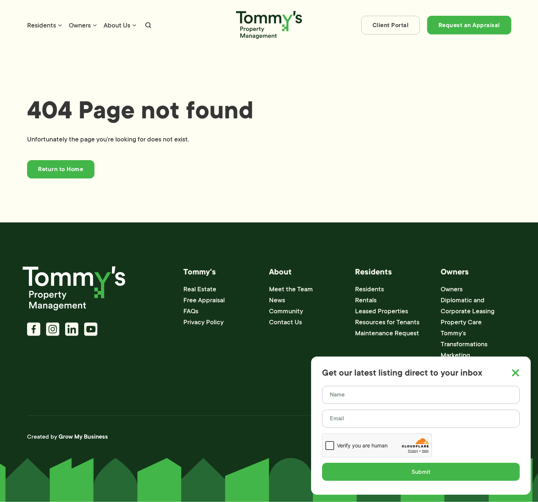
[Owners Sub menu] (95, 25)
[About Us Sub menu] (134, 25)
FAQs (190, 311)
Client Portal (391, 25)
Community (286, 311)
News (277, 300)
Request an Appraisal (469, 25)
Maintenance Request (387, 333)
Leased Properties (381, 311)
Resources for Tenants (387, 322)
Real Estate (199, 289)
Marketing (455, 355)
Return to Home (60, 169)
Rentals (366, 300)
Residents (41, 25)
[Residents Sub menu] (60, 25)
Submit (421, 472)
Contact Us (285, 322)
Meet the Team (291, 289)
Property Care (461, 322)
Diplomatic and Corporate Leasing (467, 305)
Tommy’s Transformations (464, 338)
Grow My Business (83, 436)
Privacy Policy (203, 322)
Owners (80, 25)
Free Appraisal (204, 300)
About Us (117, 25)
